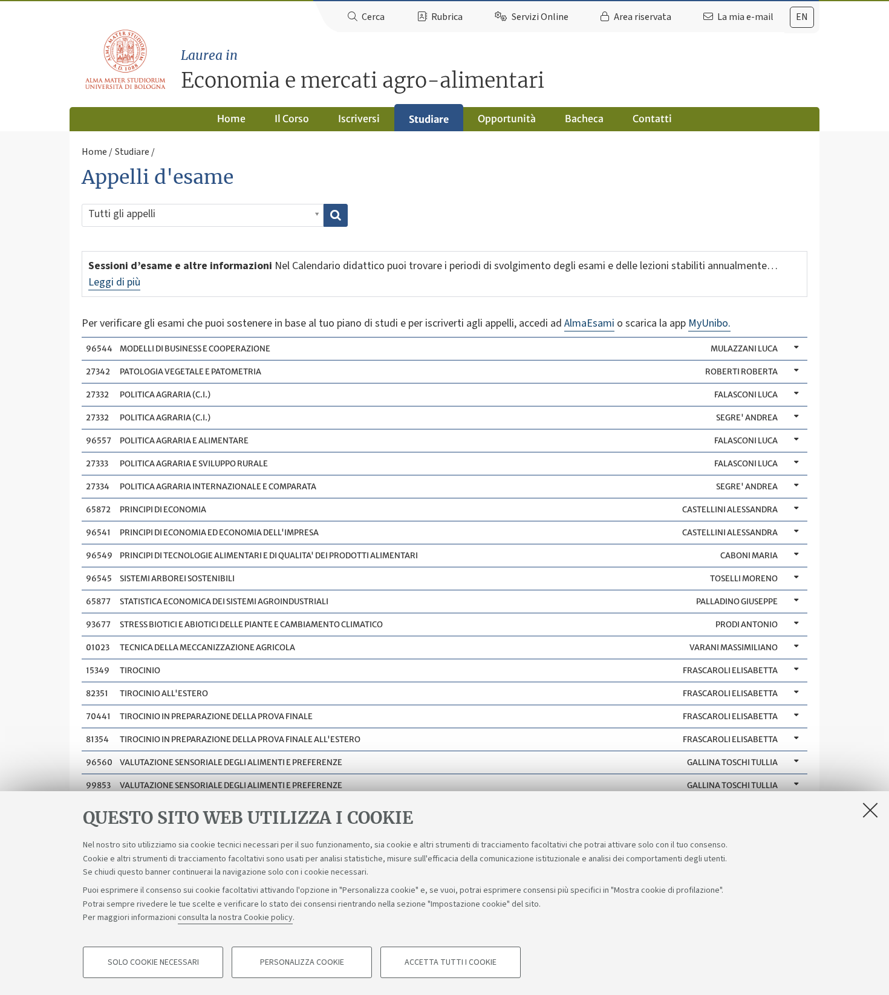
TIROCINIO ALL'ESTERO (431, 693)
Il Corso (292, 119)
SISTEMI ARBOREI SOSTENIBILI (431, 578)
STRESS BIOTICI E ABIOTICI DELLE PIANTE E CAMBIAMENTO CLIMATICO (431, 624)
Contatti (652, 119)
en (802, 17)
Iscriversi (359, 119)
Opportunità (507, 119)
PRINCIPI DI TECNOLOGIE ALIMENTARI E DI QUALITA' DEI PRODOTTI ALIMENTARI (431, 555)
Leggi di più (114, 282)
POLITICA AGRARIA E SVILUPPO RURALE (431, 463)
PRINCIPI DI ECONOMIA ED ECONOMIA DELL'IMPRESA (431, 532)
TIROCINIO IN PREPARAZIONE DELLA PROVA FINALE (431, 716)
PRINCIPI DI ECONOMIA (431, 509)
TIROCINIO (431, 670)
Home (231, 119)
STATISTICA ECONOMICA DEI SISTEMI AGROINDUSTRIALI (431, 601)
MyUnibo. (709, 323)
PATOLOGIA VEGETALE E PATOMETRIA (431, 372)
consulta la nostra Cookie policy (235, 918)
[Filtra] (336, 215)
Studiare (429, 119)
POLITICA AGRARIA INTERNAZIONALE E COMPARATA (431, 486)
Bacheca (584, 119)
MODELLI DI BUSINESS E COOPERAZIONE (431, 349)
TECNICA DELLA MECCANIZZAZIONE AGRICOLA (431, 647)
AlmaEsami (589, 323)
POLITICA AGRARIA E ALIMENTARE (431, 441)
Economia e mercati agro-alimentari (362, 70)
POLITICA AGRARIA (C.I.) (431, 395)
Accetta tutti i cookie (451, 962)
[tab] (802, 17)
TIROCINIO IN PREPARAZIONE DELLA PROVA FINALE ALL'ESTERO (431, 739)
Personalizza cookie (302, 962)
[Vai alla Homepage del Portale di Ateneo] (126, 60)
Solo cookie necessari (153, 962)
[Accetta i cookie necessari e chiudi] (870, 810)
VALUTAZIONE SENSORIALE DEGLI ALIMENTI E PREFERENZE (431, 762)
